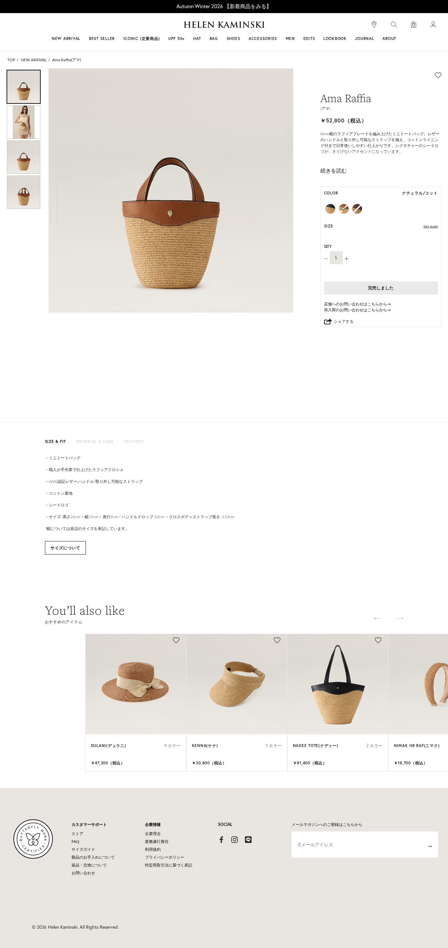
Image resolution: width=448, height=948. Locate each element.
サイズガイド (83, 849)
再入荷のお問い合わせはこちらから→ (357, 310)
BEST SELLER (102, 38)
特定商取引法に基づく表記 (168, 865)
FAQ (75, 842)
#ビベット (274, 27)
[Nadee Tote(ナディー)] (338, 684)
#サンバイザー (310, 27)
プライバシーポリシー (164, 857)
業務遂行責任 (157, 842)
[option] (24, 87)
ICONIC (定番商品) (141, 38)
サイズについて (65, 547)
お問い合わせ (83, 873)
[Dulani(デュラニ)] (136, 684)
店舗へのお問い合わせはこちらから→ (357, 304)
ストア (77, 834)
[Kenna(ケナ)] (237, 684)
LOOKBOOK (335, 38)
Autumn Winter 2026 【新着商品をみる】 (224, 6)
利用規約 (153, 849)
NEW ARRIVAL (66, 38)
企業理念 (153, 834)
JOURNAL (364, 38)
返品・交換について (89, 865)
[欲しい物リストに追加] (438, 75)
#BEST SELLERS (134, 27)
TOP (11, 60)
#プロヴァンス (176, 27)
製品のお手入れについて (93, 857)
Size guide (430, 226)
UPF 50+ (176, 38)
